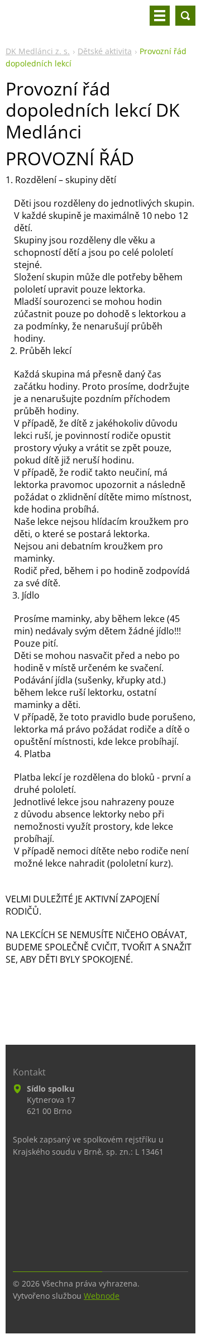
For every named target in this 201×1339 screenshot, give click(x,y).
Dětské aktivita (105, 51)
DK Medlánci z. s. (38, 51)
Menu (160, 16)
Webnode (101, 1295)
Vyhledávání (185, 16)
